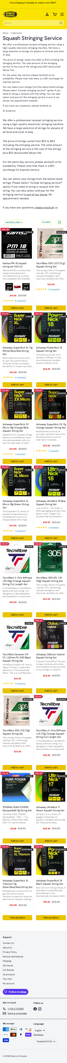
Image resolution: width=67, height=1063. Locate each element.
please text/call (40, 105)
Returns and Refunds (13, 956)
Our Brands (8, 970)
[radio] (9, 287)
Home (5, 33)
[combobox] (33, 23)
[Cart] (54, 14)
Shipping (7, 961)
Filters (46, 222)
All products (9, 974)
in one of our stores (35, 194)
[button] (59, 222)
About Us (7, 947)
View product (17, 917)
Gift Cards (8, 965)
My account (8, 983)
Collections (16, 33)
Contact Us (8, 943)
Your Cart (7, 979)
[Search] (61, 23)
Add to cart (17, 308)
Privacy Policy (10, 952)
